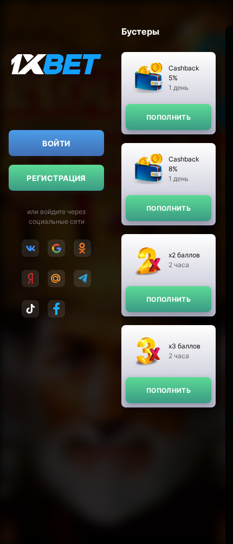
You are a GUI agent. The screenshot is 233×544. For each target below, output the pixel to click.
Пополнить (168, 117)
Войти (56, 143)
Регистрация (56, 178)
